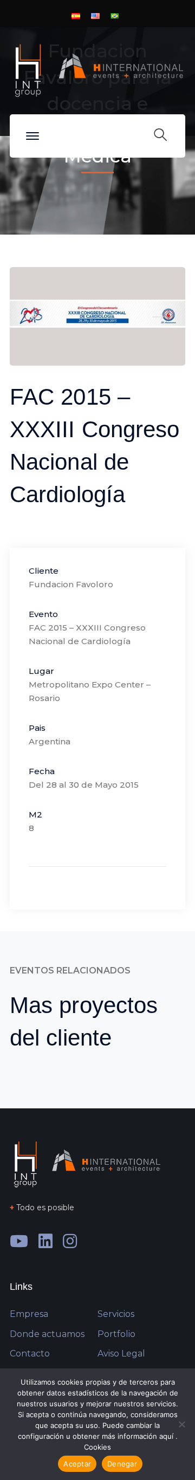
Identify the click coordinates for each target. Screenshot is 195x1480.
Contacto (30, 1353)
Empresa (29, 1314)
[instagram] (70, 1241)
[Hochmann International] (97, 69)
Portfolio (116, 1334)
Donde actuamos (47, 1334)
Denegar (122, 1463)
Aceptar (77, 1463)
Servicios (116, 1314)
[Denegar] (181, 1424)
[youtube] (19, 1241)
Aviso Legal (121, 1353)
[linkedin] (45, 1241)
